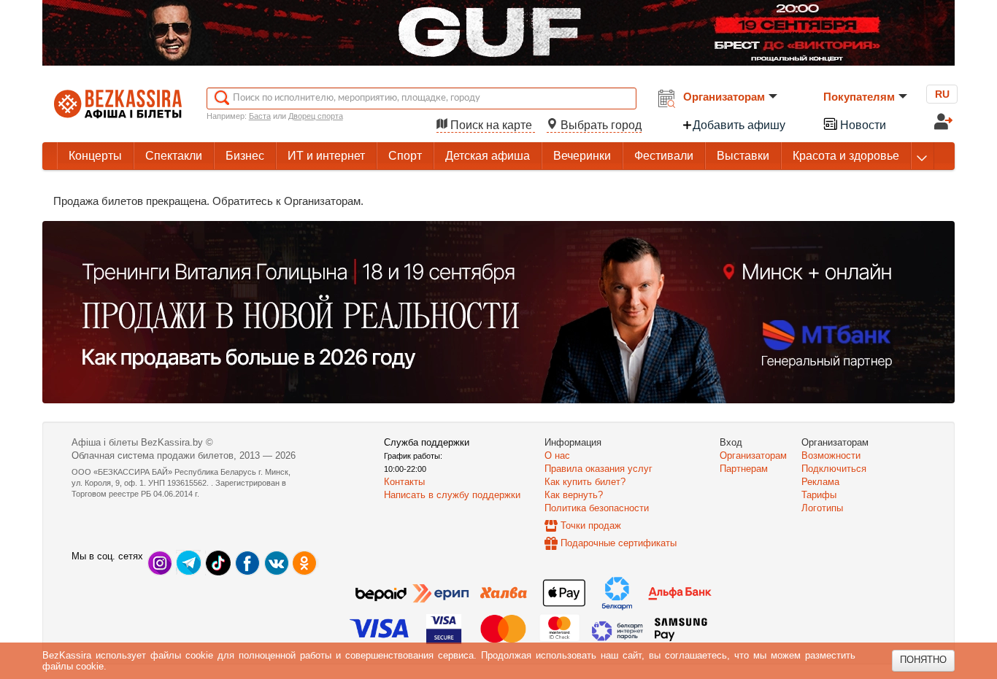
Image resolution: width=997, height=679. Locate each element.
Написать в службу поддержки (452, 494)
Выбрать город (600, 125)
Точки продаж (591, 525)
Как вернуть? (573, 494)
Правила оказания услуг (598, 468)
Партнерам (744, 468)
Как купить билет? (584, 481)
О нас (557, 455)
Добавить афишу (739, 125)
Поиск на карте (491, 125)
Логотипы (822, 508)
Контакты (404, 481)
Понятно (923, 659)
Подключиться (833, 468)
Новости (861, 125)
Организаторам (724, 96)
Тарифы (818, 494)
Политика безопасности (596, 508)
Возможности (831, 455)
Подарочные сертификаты (619, 543)
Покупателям (859, 96)
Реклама (820, 481)
